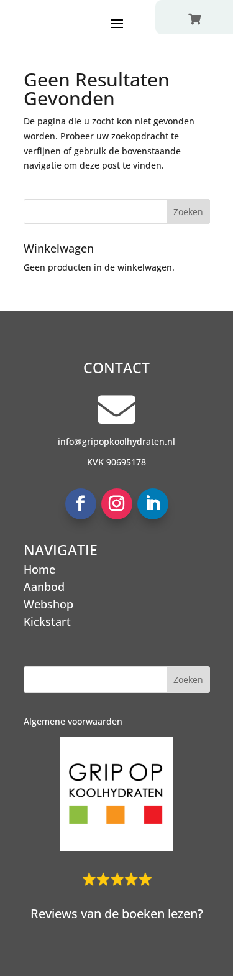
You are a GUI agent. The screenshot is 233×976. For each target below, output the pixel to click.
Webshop (48, 604)
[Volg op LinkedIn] (152, 503)
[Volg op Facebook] (80, 503)
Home (39, 569)
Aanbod (44, 586)
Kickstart (47, 621)
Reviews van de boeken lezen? (116, 913)
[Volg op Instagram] (116, 503)
